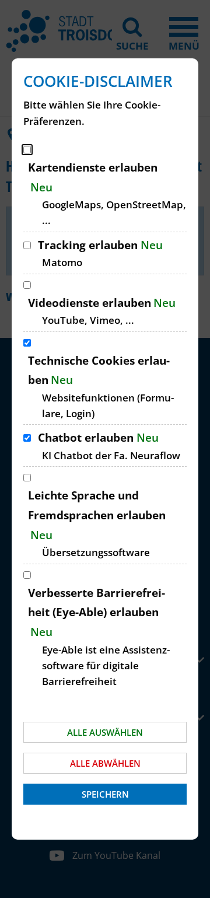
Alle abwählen (105, 763)
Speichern (105, 794)
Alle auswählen (105, 732)
